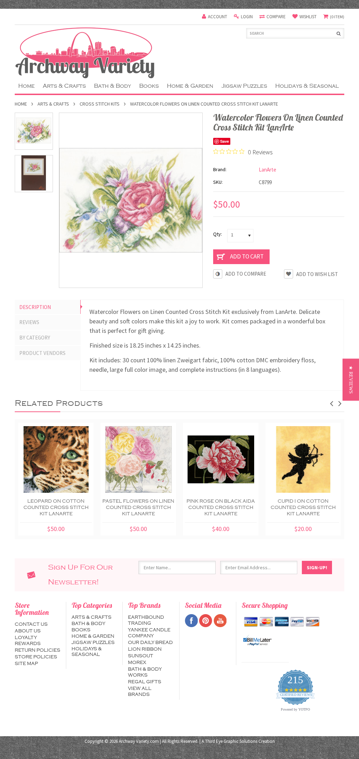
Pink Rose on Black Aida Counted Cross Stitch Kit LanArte (221, 507)
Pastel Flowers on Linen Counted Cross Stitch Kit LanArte (138, 507)
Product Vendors (42, 353)
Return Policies (37, 650)
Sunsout (140, 655)
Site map (26, 663)
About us (28, 631)
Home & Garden (190, 86)
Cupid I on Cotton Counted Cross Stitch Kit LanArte (303, 507)
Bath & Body (112, 86)
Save (224, 141)
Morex (137, 662)
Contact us (31, 624)
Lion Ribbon (145, 649)
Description (35, 307)
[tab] (48, 307)
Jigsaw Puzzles (244, 86)
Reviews (29, 322)
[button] (351, 379)
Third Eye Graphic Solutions (231, 741)
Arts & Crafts (64, 86)
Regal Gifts (144, 681)
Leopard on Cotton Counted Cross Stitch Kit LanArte (56, 507)
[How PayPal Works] (257, 640)
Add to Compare (245, 273)
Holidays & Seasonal (307, 86)
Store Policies (36, 656)
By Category (34, 337)
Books (149, 86)
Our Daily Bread (150, 642)
